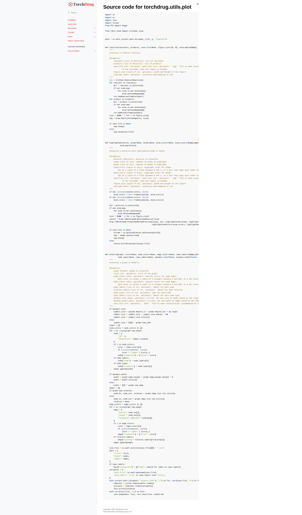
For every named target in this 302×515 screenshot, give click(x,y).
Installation (72, 20)
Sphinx (113, 512)
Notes (70, 37)
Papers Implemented (76, 41)
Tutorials (71, 32)
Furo (130, 512)
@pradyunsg (123, 512)
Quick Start (72, 24)
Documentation (74, 51)
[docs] (194, 143)
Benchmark (72, 28)
